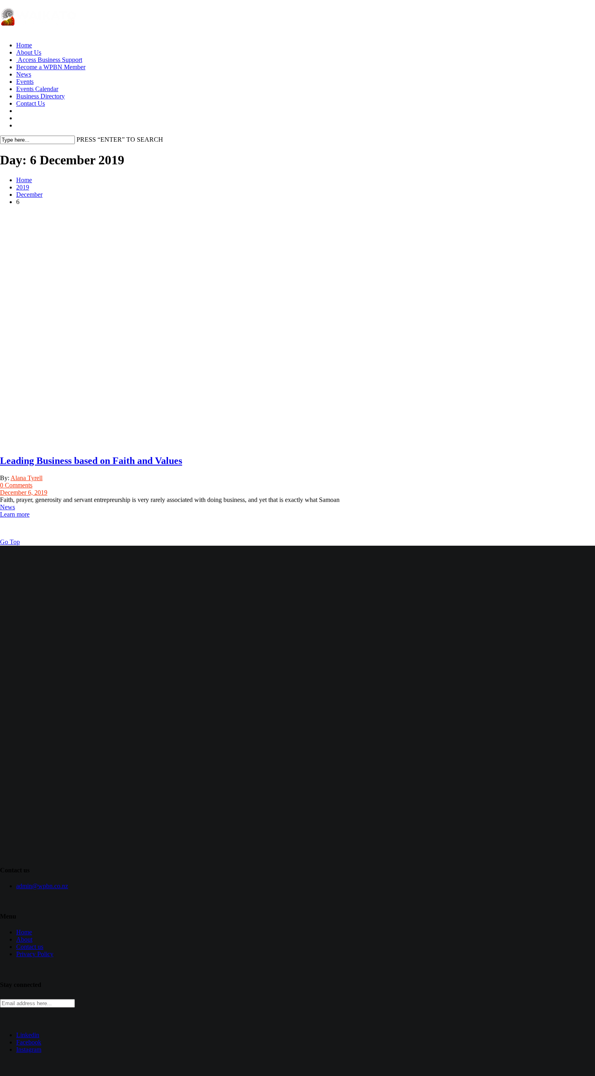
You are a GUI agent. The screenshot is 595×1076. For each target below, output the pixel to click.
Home (24, 45)
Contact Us (30, 103)
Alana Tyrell (26, 477)
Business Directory (40, 96)
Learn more (15, 514)
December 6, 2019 (23, 492)
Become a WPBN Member (50, 67)
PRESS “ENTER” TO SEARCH (119, 139)
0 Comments (16, 485)
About (24, 939)
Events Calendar (37, 88)
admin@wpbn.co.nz (42, 885)
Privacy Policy (34, 954)
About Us (28, 52)
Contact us (29, 946)
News (23, 74)
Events (25, 81)
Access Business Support (49, 59)
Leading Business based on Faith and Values (91, 460)
